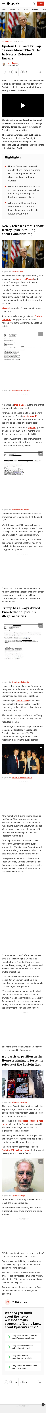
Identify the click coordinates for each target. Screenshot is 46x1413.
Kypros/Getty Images (18, 1195)
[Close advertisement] (43, 1404)
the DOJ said (22, 700)
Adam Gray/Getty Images (20, 1102)
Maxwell (6, 308)
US (3, 41)
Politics (8, 41)
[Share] (40, 72)
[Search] (34, 3)
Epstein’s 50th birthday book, (15, 1150)
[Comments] (23, 72)
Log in (40, 3)
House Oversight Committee (21, 390)
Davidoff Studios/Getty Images (22, 778)
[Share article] (40, 243)
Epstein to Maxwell (25, 279)
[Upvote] (6, 72)
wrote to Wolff (30, 416)
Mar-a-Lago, (20, 405)
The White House (17, 272)
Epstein (32, 427)
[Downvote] (11, 72)
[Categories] (4, 3)
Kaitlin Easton (12, 63)
